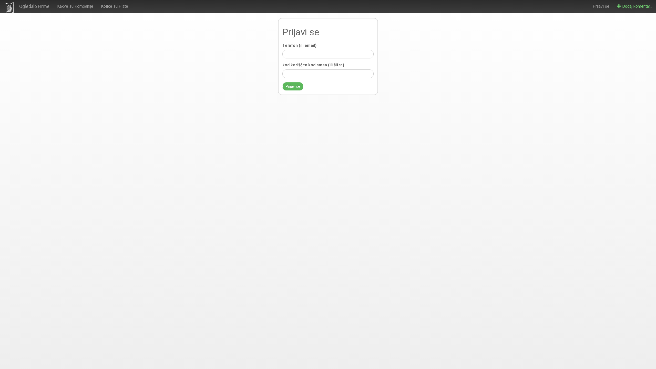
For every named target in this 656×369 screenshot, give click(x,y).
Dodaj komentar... (636, 6)
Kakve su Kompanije (75, 6)
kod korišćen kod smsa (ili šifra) (313, 65)
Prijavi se (601, 6)
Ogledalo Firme (34, 6)
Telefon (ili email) (299, 45)
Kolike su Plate (114, 6)
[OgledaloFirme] (9, 7)
